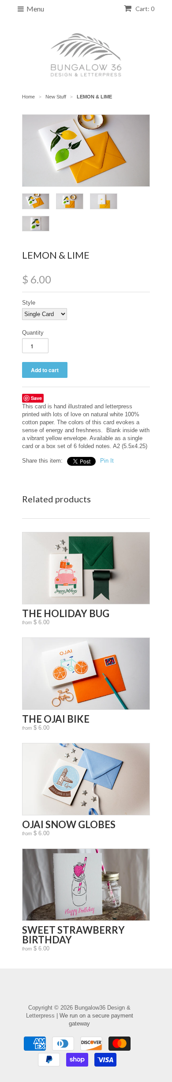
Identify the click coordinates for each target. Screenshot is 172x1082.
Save (36, 398)
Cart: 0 (144, 8)
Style (28, 302)
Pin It (107, 460)
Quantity (33, 332)
